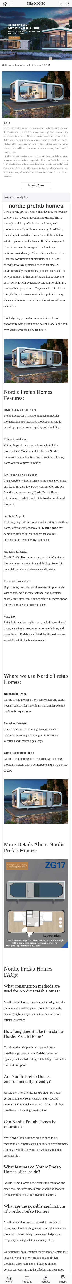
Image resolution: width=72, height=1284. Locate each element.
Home (8, 65)
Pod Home (34, 65)
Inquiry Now (36, 185)
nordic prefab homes (36, 206)
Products (20, 65)
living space (49, 527)
